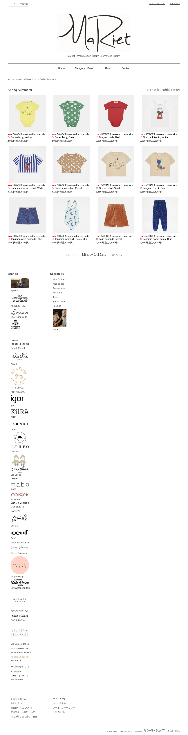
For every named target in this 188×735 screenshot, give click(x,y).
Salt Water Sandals (20, 588)
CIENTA (15, 340)
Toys (55, 297)
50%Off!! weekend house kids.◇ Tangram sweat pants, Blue (159, 237)
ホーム (11, 79)
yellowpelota (17, 671)
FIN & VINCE (17, 387)
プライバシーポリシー (64, 707)
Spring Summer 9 (48, 79)
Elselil (14, 364)
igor (13, 405)
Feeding (57, 306)
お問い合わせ (17, 703)
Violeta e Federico (20, 644)
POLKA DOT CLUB (20, 542)
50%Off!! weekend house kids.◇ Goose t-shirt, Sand (115, 187)
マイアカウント (157, 3)
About (107, 68)
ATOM (62, 712)
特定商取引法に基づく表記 (24, 716)
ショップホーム (18, 699)
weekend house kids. (27, 79)
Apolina (14, 290)
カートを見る (59, 703)
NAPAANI (15, 511)
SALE (56, 329)
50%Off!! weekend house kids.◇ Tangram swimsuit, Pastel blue (71, 237)
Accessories (59, 288)
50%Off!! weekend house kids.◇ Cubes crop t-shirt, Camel (71, 187)
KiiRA (13, 417)
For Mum (57, 292)
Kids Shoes (58, 284)
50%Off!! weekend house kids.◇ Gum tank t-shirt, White (159, 136)
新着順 (176, 89)
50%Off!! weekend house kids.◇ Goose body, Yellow (27, 136)
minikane (15, 499)
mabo (13, 489)
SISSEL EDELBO (19, 611)
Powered (139, 731)
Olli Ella (14, 525)
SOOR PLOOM (18, 620)
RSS (55, 712)
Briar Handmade (19, 317)
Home (61, 68)
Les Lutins (16, 475)
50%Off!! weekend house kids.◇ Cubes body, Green (71, 136)
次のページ (117, 254)
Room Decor (59, 301)
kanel (13, 429)
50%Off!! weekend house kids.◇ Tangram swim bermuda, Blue (27, 237)
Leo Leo (15, 451)
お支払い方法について (22, 707)
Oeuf (13, 538)
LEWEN (15, 479)
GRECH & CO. (18, 392)
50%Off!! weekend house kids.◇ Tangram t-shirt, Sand (159, 187)
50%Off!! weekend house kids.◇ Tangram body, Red (115, 136)
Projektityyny (17, 576)
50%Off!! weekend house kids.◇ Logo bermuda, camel (115, 237)
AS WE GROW (18, 306)
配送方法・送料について (23, 712)
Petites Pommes (19, 553)
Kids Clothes (59, 279)
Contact (126, 68)
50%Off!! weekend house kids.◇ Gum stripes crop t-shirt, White (27, 187)
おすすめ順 (153, 89)
